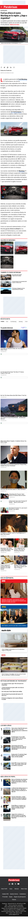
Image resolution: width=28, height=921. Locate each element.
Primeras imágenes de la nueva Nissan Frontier (12, 698)
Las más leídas (6, 725)
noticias (14, 607)
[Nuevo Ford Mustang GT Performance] (7, 248)
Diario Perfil (4, 888)
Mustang (21, 321)
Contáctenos (23, 894)
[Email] (14, 67)
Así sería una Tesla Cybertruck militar (12, 691)
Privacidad (5, 896)
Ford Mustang (13, 321)
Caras (10, 888)
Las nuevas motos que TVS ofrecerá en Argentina (12, 684)
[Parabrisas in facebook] (12, 884)
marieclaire (14, 631)
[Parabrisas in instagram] (9, 884)
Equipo (10, 896)
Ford (7, 321)
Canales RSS (5, 894)
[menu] (2, 7)
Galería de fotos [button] (14, 24)
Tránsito (14, 899)
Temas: (2, 321)
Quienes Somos (14, 894)
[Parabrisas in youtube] (18, 884)
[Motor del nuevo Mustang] (7, 262)
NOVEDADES (4, 10)
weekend (14, 655)
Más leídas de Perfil (8, 776)
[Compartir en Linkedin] (10, 67)
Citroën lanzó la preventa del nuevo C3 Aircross (12, 694)
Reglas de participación (20, 896)
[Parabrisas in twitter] (15, 884)
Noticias (17, 888)
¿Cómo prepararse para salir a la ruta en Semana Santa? (13, 688)
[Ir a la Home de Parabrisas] (10, 6)
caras (14, 581)
